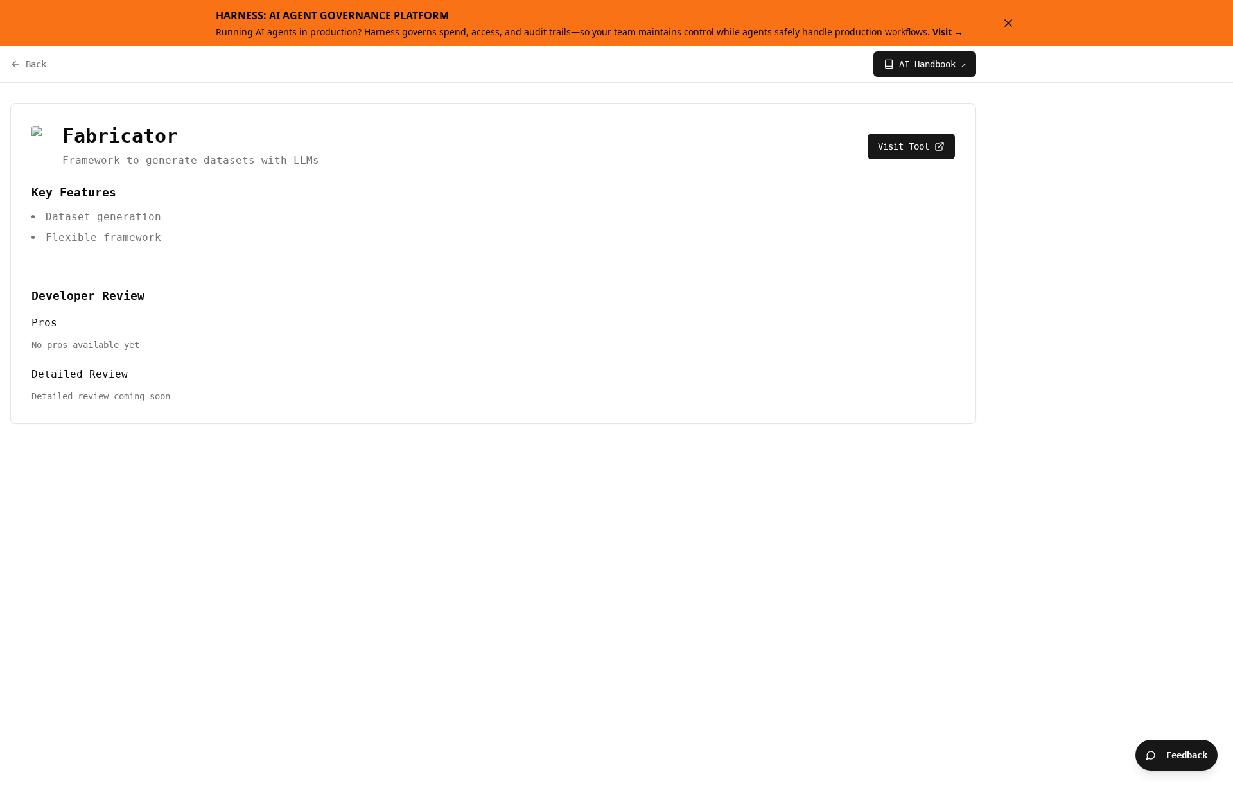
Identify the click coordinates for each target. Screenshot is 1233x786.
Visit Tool (903, 146)
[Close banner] (1008, 23)
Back (36, 64)
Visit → (947, 32)
